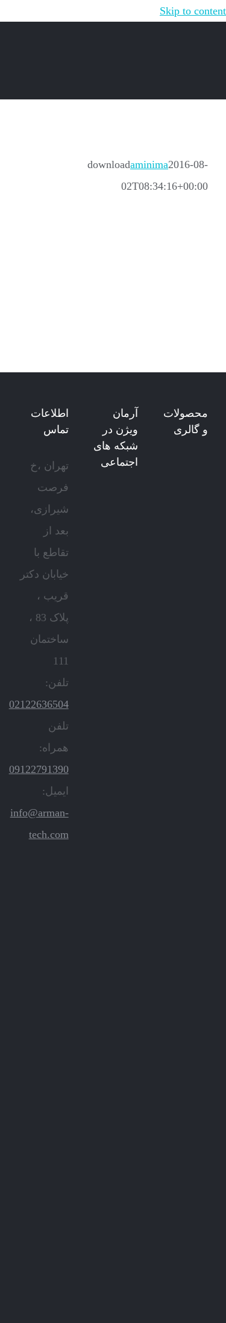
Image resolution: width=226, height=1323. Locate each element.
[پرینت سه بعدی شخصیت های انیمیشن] (187, 935)
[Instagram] (117, 499)
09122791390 (39, 769)
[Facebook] (134, 499)
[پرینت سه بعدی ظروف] (187, 1037)
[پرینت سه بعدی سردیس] (187, 682)
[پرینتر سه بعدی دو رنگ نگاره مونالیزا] (187, 733)
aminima (149, 164)
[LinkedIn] (100, 499)
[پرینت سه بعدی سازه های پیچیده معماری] (187, 632)
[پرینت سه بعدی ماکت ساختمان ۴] (187, 986)
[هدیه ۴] (187, 783)
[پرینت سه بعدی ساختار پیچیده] (187, 1087)
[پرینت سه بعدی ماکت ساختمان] (187, 1290)
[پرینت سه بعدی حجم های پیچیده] (187, 581)
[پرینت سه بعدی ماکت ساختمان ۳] (187, 1138)
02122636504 (39, 704)
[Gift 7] (187, 530)
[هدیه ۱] (187, 885)
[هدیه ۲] (187, 834)
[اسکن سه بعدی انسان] (187, 480)
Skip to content (193, 11)
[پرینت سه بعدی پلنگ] (187, 1188)
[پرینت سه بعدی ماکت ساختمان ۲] (187, 1239)
